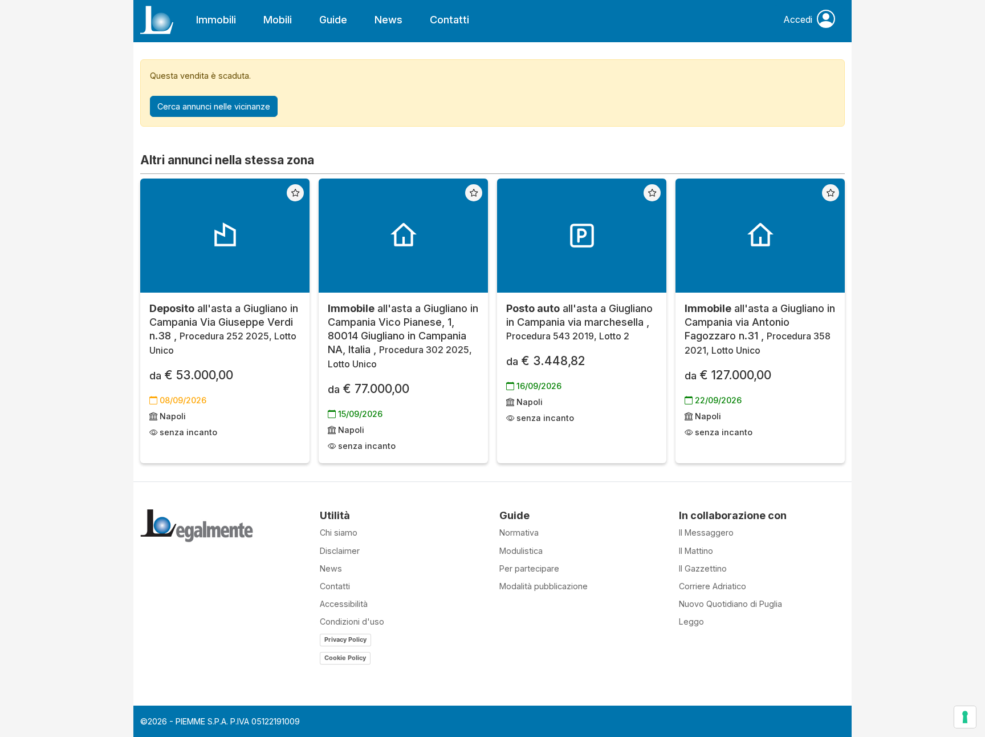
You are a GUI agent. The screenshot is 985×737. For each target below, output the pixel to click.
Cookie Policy (345, 658)
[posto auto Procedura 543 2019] (581, 236)
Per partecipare (529, 568)
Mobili (277, 20)
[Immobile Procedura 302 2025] (403, 236)
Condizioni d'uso (352, 621)
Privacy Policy (345, 639)
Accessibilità (344, 604)
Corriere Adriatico (712, 586)
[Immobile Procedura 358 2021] (760, 236)
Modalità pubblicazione (543, 586)
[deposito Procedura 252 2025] (225, 236)
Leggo (691, 621)
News (388, 20)
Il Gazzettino (703, 568)
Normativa (519, 532)
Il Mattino (696, 551)
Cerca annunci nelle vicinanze (213, 106)
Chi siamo (338, 532)
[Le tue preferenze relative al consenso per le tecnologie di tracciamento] (965, 717)
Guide (333, 20)
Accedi (797, 19)
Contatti (449, 20)
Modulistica (521, 551)
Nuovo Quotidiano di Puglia (730, 604)
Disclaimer (340, 551)
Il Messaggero (706, 532)
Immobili (216, 20)
